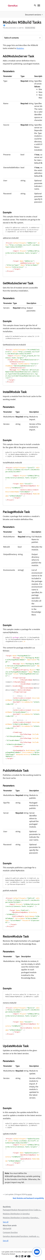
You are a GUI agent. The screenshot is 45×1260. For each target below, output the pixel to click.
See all (5, 1222)
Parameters (8, 71)
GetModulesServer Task (18, 283)
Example (7, 212)
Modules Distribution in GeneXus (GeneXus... (21, 1217)
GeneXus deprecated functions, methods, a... (21, 1236)
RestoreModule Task (16, 936)
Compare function (10, 1232)
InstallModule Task (15, 392)
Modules (20, 48)
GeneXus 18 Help (30, 28)
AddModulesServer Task (18, 56)
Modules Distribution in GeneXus (16, 1213)
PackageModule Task (16, 512)
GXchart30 (7, 1228)
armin (30, 1194)
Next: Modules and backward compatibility (28, 1198)
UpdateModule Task (16, 1046)
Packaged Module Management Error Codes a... (22, 1210)
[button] (34, 15)
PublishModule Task (16, 770)
